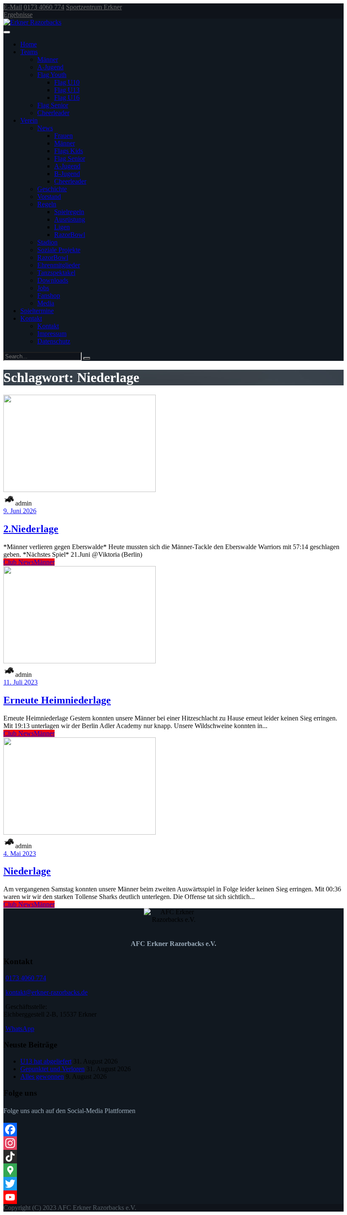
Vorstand (49, 196)
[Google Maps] (173, 1170)
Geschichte (52, 188)
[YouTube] (173, 1197)
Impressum (51, 333)
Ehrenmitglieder (58, 265)
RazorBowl (69, 234)
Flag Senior (52, 105)
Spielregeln (69, 211)
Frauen (63, 135)
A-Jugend (50, 67)
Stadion (47, 242)
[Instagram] (173, 1143)
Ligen (62, 227)
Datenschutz (53, 341)
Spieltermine (37, 310)
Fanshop (48, 295)
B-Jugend (67, 173)
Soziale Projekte (58, 249)
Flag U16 (67, 97)
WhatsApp (20, 1028)
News (45, 128)
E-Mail (12, 7)
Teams (29, 51)
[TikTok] (173, 1156)
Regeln (46, 204)
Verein (29, 120)
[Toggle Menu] (6, 32)
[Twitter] (173, 1183)
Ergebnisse (18, 14)
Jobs (43, 287)
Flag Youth (51, 74)
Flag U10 (67, 82)
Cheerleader (53, 112)
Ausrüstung (69, 219)
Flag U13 (67, 89)
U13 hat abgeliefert (46, 1061)
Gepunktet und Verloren (52, 1068)
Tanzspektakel (56, 272)
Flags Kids (68, 150)
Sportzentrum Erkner (94, 7)
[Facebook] (173, 1129)
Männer (47, 59)
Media (45, 303)
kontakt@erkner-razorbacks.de (47, 992)
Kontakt (31, 318)
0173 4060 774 (44, 7)
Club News (18, 562)
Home (28, 44)
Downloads (52, 280)
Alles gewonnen (42, 1076)
